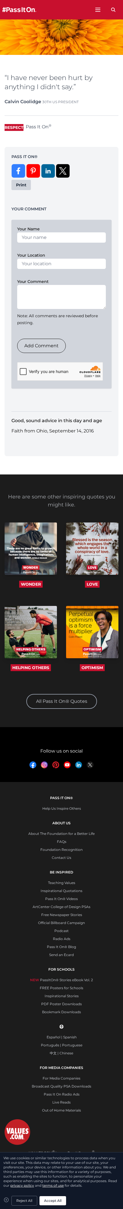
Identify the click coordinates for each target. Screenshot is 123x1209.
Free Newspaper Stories (61, 915)
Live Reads (61, 1102)
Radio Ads (61, 939)
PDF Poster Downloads (61, 1004)
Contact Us (61, 857)
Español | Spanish (62, 1037)
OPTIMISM (92, 667)
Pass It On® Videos (61, 899)
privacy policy (22, 1185)
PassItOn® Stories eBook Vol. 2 (61, 980)
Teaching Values (61, 883)
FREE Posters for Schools (61, 988)
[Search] (113, 9)
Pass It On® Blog (61, 947)
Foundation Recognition (61, 849)
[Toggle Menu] (97, 9)
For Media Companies (61, 1078)
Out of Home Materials (61, 1110)
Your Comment (33, 281)
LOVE (92, 584)
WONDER (31, 584)
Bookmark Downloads (61, 1012)
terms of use (53, 1185)
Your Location (31, 255)
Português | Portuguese (61, 1045)
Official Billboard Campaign (61, 923)
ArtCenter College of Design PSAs (61, 907)
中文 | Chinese (61, 1053)
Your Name (28, 229)
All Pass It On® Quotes (61, 701)
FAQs (61, 841)
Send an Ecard (61, 955)
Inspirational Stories (62, 996)
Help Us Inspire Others (61, 808)
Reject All (24, 1200)
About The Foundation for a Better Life (61, 833)
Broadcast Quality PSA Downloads (61, 1086)
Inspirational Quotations (61, 891)
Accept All (52, 1200)
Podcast (61, 931)
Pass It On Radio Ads (62, 1094)
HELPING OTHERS (30, 667)
